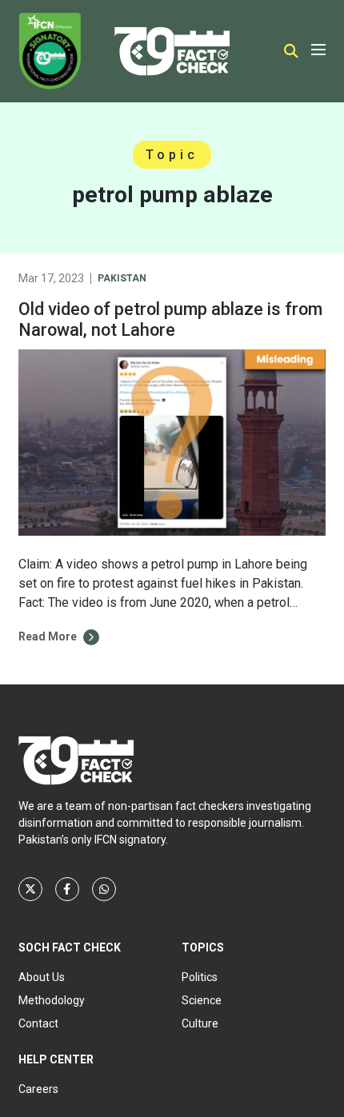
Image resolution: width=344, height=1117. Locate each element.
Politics (200, 977)
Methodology (51, 1000)
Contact (38, 1023)
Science (202, 1000)
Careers (38, 1089)
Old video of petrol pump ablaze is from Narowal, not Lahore (170, 319)
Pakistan (122, 278)
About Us (41, 977)
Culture (200, 1023)
